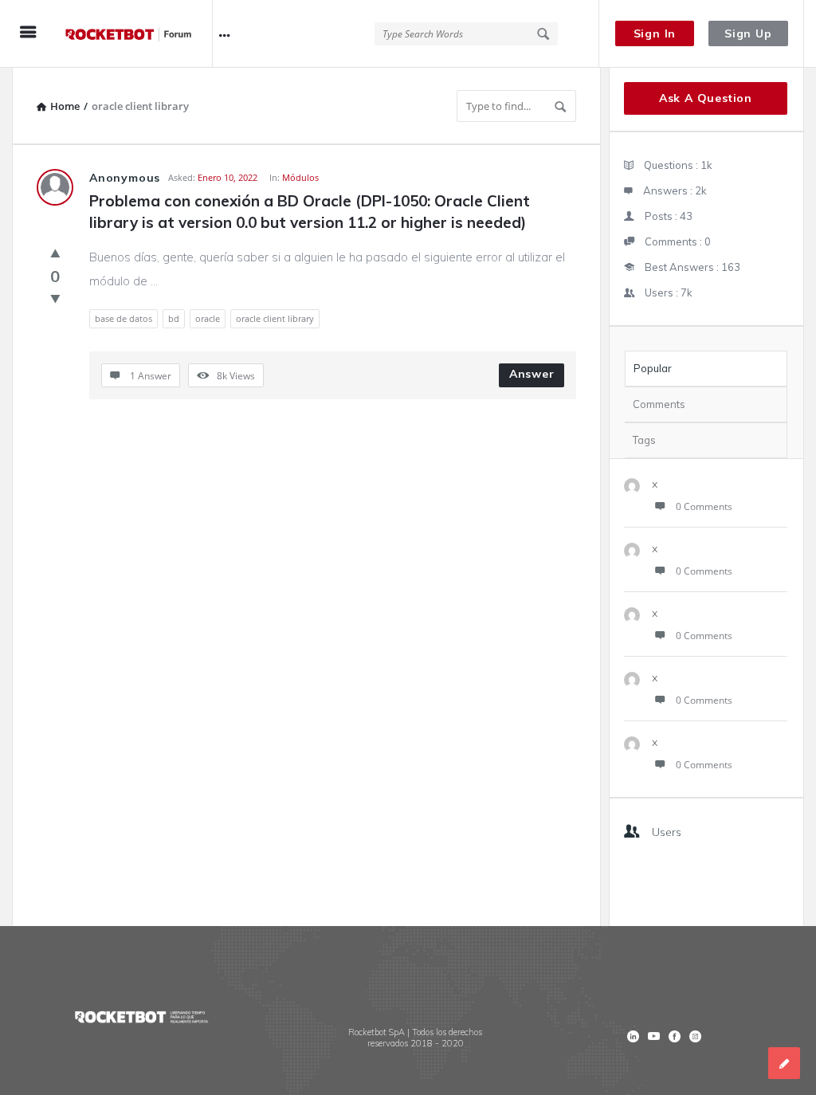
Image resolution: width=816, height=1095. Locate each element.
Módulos (300, 177)
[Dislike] (55, 298)
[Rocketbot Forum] (137, 34)
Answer (532, 374)
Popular (653, 368)
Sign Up (748, 33)
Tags (644, 440)
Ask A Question (705, 98)
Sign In (655, 33)
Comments (659, 404)
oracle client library (275, 318)
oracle (207, 318)
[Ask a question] (784, 1063)
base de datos (123, 318)
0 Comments (704, 506)
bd (173, 318)
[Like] (55, 252)
